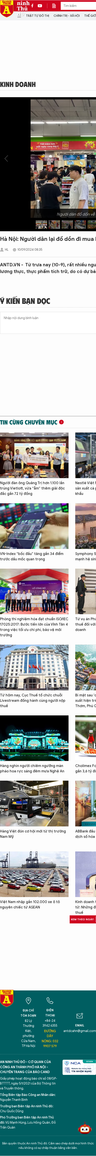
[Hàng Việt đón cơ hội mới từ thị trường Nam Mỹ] (34, 803)
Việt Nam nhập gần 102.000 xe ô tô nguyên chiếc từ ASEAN (30, 905)
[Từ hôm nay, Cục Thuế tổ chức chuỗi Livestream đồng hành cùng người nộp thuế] (34, 667)
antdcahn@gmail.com (79, 1031)
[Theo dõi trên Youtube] (40, 5)
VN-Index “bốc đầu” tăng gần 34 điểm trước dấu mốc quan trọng (31, 556)
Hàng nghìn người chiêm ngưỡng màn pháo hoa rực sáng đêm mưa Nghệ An (32, 768)
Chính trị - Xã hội (67, 16)
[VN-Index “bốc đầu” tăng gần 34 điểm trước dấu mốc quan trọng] (34, 526)
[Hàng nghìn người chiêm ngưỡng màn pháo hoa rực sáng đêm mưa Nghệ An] (34, 738)
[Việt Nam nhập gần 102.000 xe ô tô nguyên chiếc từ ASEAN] (34, 874)
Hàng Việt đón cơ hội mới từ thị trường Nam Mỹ (33, 834)
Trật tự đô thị (37, 16)
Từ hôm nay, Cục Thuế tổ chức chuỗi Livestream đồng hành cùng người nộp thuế (32, 700)
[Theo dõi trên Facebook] (33, 5)
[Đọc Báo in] (56, 6)
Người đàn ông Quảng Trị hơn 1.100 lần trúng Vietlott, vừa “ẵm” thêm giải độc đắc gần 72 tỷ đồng (32, 488)
